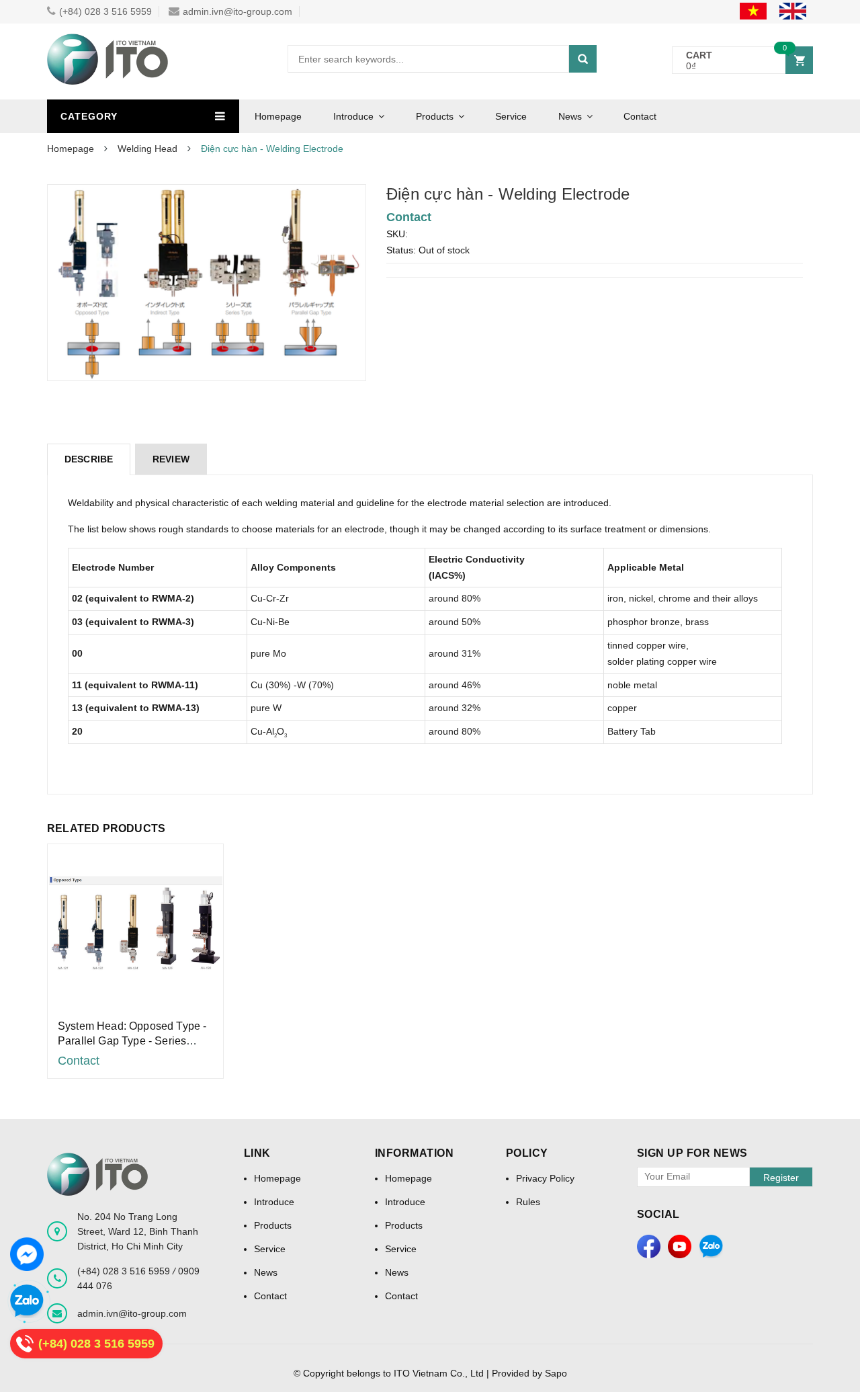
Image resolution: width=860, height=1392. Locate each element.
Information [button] (414, 1153)
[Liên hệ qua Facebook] (27, 1254)
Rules (528, 1201)
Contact (640, 116)
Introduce (353, 116)
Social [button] (658, 1214)
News (570, 116)
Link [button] (257, 1153)
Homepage (278, 116)
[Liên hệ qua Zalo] (27, 1301)
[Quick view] (135, 923)
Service (511, 116)
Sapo (556, 1373)
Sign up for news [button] (692, 1153)
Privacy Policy (545, 1178)
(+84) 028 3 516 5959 (105, 11)
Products (435, 116)
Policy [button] (527, 1153)
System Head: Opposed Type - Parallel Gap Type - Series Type (132, 1041)
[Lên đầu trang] (836, 1358)
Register (781, 1177)
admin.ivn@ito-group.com (237, 11)
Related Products (106, 828)
